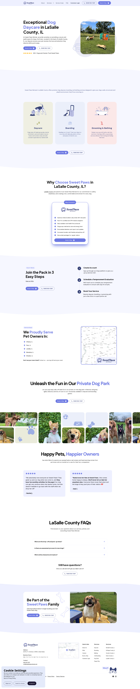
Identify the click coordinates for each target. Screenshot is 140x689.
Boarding (96, 650)
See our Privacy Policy (10, 678)
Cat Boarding (97, 655)
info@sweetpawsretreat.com (30, 664)
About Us (84, 647)
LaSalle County (48, 192)
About (43, 3)
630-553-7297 (26, 662)
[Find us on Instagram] (116, 676)
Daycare (96, 647)
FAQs (83, 650)
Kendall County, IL (110, 647)
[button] (50, 3)
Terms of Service (60, 676)
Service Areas (60, 3)
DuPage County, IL (110, 650)
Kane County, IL (109, 655)
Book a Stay (85, 655)
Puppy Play (97, 661)
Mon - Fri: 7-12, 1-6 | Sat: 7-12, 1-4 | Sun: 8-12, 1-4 (35, 657)
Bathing (96, 653)
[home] (28, 3)
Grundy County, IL (110, 653)
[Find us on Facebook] (113, 676)
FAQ (67, 3)
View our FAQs (30, 281)
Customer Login (75, 3)
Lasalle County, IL (110, 658)
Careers (84, 653)
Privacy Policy (51, 676)
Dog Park (96, 658)
